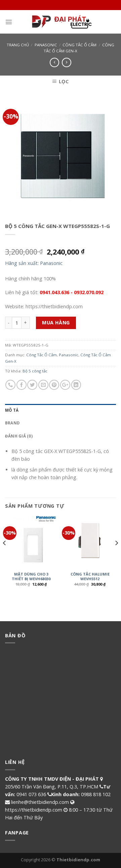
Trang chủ (18, 44)
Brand (12, 422)
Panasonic (46, 44)
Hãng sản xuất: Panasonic (34, 263)
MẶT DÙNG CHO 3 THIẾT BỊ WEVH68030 (31, 576)
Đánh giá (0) (19, 436)
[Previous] (4, 556)
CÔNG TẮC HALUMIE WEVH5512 (90, 576)
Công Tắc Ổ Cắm (79, 44)
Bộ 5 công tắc (35, 370)
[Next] (116, 556)
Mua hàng (56, 322)
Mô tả (11, 410)
